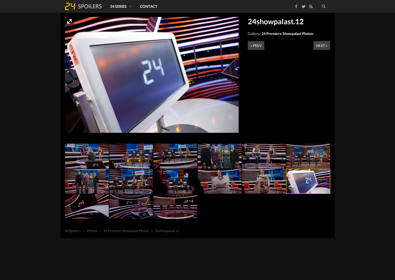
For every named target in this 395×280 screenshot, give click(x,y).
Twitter (303, 6)
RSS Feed (311, 6)
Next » (321, 45)
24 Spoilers (83, 6)
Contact (148, 6)
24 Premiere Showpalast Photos (287, 33)
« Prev (256, 45)
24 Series (118, 6)
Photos (92, 231)
